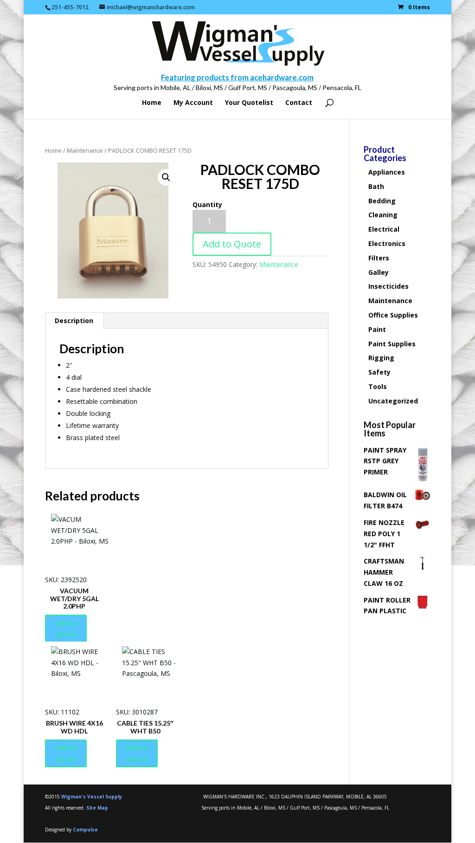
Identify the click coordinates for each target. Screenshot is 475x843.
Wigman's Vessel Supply (91, 796)
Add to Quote (232, 244)
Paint (377, 329)
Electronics (386, 243)
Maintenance (85, 150)
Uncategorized (393, 400)
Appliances (386, 172)
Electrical (383, 229)
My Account (193, 103)
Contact (298, 103)
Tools (377, 386)
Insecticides (388, 286)
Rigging (381, 357)
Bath (376, 186)
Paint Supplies (392, 343)
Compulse (85, 829)
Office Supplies (393, 315)
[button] (166, 177)
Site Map (97, 807)
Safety (379, 372)
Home (151, 103)
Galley (378, 272)
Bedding (382, 200)
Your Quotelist (249, 103)
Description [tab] (74, 320)
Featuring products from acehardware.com (237, 77)
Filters (378, 257)
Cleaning (383, 214)
